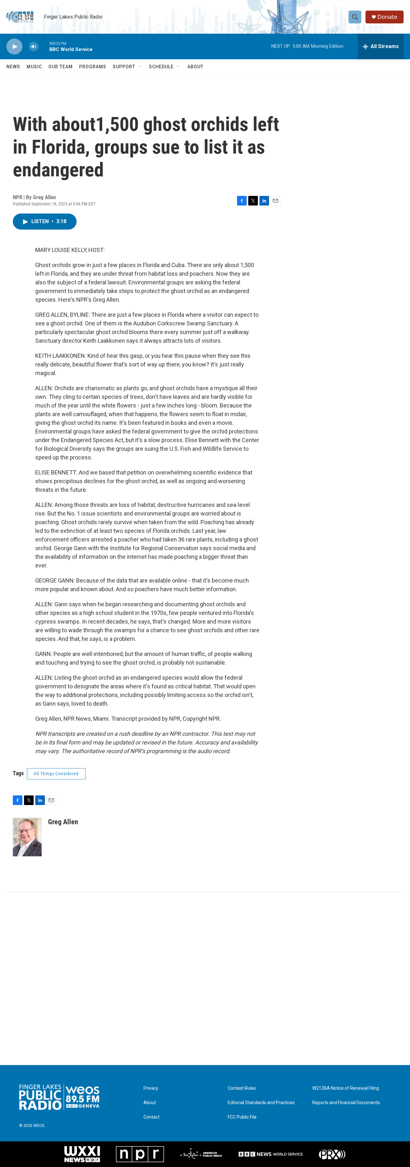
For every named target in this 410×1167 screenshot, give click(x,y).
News (13, 66)
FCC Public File (242, 1117)
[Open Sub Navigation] (140, 66)
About (195, 66)
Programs (92, 66)
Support (124, 66)
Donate (387, 16)
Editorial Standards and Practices (261, 1102)
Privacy (151, 1088)
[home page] (59, 1097)
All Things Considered (56, 773)
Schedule (161, 66)
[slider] (44, 46)
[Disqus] (205, 978)
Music (34, 66)
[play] (14, 46)
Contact (152, 1117)
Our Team (60, 66)
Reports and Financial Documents (346, 1102)
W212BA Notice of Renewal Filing (345, 1088)
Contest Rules (242, 1088)
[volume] (33, 46)
